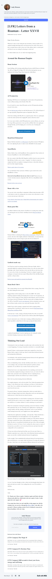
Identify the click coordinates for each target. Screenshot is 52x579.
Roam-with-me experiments (29, 235)
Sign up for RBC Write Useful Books (26, 330)
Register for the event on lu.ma (15, 183)
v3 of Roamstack (24, 142)
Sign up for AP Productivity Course (26, 131)
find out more (15, 110)
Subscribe (26, 20)
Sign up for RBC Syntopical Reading (26, 325)
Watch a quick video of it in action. (16, 167)
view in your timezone (24, 301)
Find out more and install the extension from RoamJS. (20, 279)
